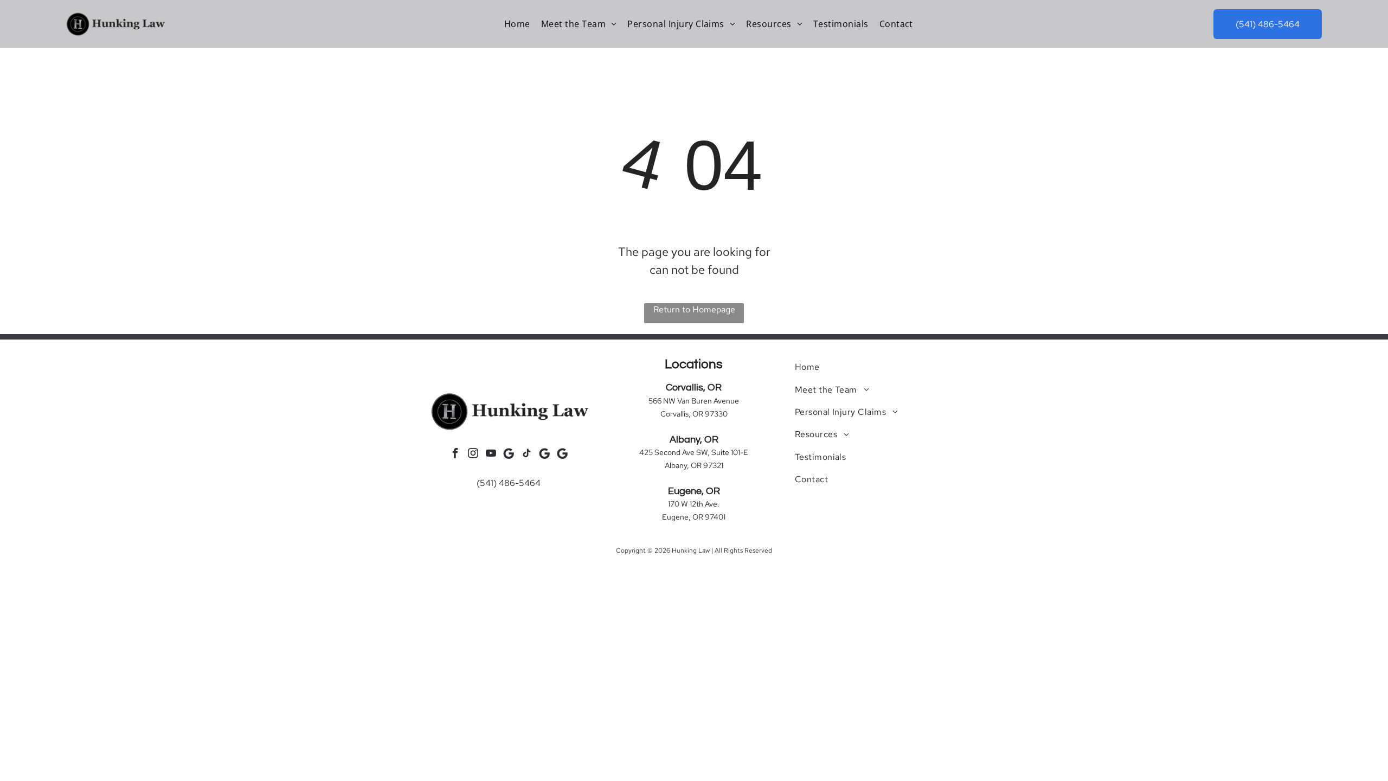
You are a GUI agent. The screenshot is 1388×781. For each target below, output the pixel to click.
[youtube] (490, 455)
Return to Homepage (694, 309)
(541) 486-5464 (509, 483)
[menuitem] (517, 24)
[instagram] (472, 455)
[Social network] (508, 455)
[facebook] (454, 455)
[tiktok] (526, 455)
